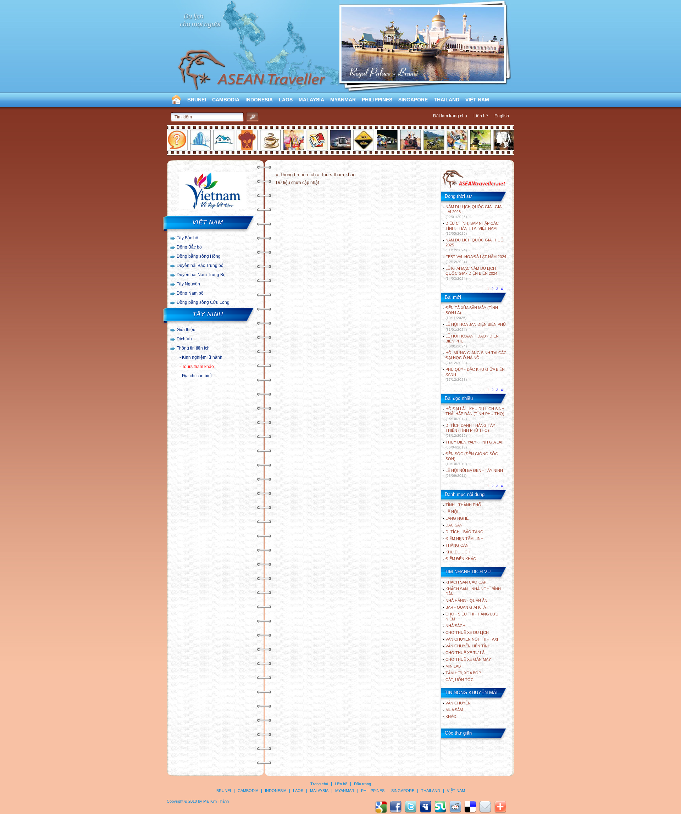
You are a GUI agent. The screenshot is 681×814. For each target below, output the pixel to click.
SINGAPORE (413, 99)
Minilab (453, 666)
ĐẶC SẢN (454, 525)
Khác (450, 716)
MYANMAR (343, 99)
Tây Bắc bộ (187, 237)
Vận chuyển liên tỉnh (468, 646)
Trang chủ (319, 784)
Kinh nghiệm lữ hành (202, 357)
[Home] (473, 187)
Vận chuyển (458, 703)
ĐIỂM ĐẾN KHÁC (460, 559)
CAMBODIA (225, 99)
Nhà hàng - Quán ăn (466, 600)
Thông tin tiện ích (193, 348)
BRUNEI (196, 99)
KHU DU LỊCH (457, 552)
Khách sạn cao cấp (465, 582)
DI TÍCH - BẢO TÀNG (464, 532)
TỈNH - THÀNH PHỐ (463, 505)
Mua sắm (454, 710)
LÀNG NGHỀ (457, 518)
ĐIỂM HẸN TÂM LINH (464, 538)
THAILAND (446, 99)
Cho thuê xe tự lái (465, 653)
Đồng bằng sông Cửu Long (203, 302)
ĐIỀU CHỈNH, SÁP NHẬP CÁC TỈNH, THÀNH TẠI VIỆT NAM (472, 228)
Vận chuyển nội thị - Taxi (471, 639)
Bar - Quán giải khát (466, 607)
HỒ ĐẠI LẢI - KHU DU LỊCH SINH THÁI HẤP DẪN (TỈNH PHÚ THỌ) (474, 414)
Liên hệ (481, 115)
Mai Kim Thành (216, 801)
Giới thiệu (186, 329)
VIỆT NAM (477, 99)
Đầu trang (362, 784)
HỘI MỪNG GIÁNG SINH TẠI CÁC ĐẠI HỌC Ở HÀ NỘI (475, 358)
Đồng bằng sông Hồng (199, 256)
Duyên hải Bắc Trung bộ (200, 265)
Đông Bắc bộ (189, 247)
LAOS (286, 99)
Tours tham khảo (198, 366)
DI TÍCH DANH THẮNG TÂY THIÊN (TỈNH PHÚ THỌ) (470, 430)
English (501, 115)
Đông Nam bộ (190, 293)
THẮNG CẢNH (458, 545)
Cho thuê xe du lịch (467, 632)
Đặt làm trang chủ (450, 115)
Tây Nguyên (188, 283)
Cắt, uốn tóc (459, 680)
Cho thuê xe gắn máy (468, 659)
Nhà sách (455, 626)
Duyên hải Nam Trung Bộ (201, 274)
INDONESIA (259, 99)
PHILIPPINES (377, 99)
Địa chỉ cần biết (197, 375)
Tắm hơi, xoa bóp (463, 673)
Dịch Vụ (184, 338)
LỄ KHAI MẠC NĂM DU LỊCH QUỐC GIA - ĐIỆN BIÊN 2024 (471, 273)
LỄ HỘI (451, 511)
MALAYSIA (311, 99)
